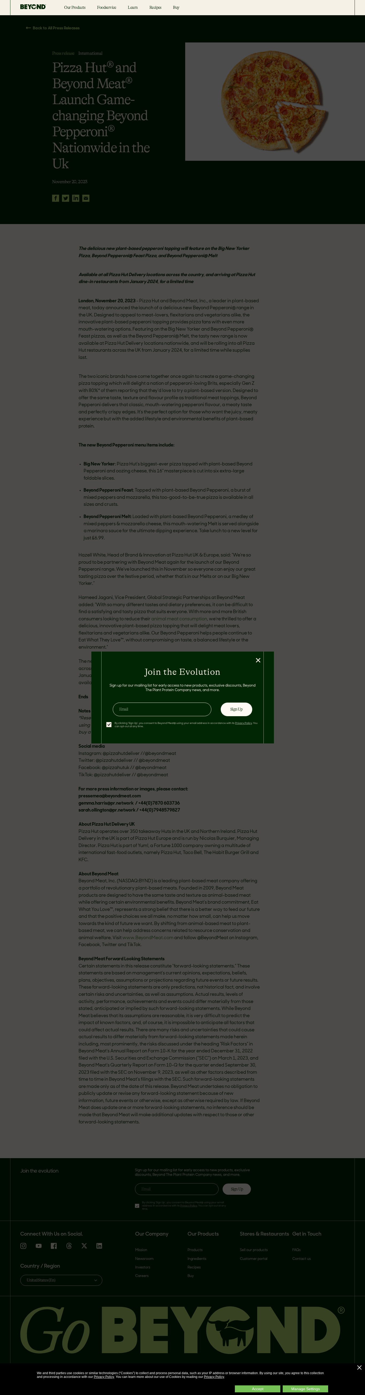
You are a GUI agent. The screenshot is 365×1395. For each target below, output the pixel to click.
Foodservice (106, 7)
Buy (176, 7)
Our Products (75, 7)
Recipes (155, 7)
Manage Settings (305, 1389)
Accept (257, 1389)
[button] (359, 1367)
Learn (133, 7)
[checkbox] (108, 724)
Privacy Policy (104, 1377)
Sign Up (236, 709)
